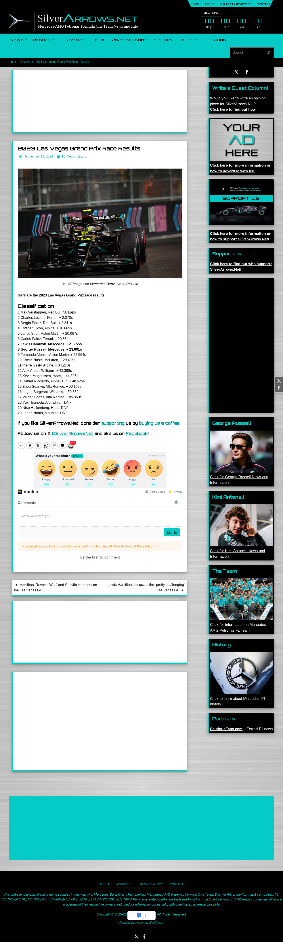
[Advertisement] (100, 101)
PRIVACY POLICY (151, 884)
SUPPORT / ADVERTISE (235, 4)
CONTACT (263, 4)
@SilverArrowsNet (72, 433)
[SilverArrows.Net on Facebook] (278, 388)
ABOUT (209, 4)
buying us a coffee (159, 423)
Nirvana (140, 922)
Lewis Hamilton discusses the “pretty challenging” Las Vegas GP (146, 587)
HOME (195, 4)
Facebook (137, 433)
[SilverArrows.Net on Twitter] (278, 381)
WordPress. (156, 922)
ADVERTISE (124, 884)
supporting (112, 423)
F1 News (24, 61)
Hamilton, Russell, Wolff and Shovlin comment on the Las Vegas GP (55, 587)
